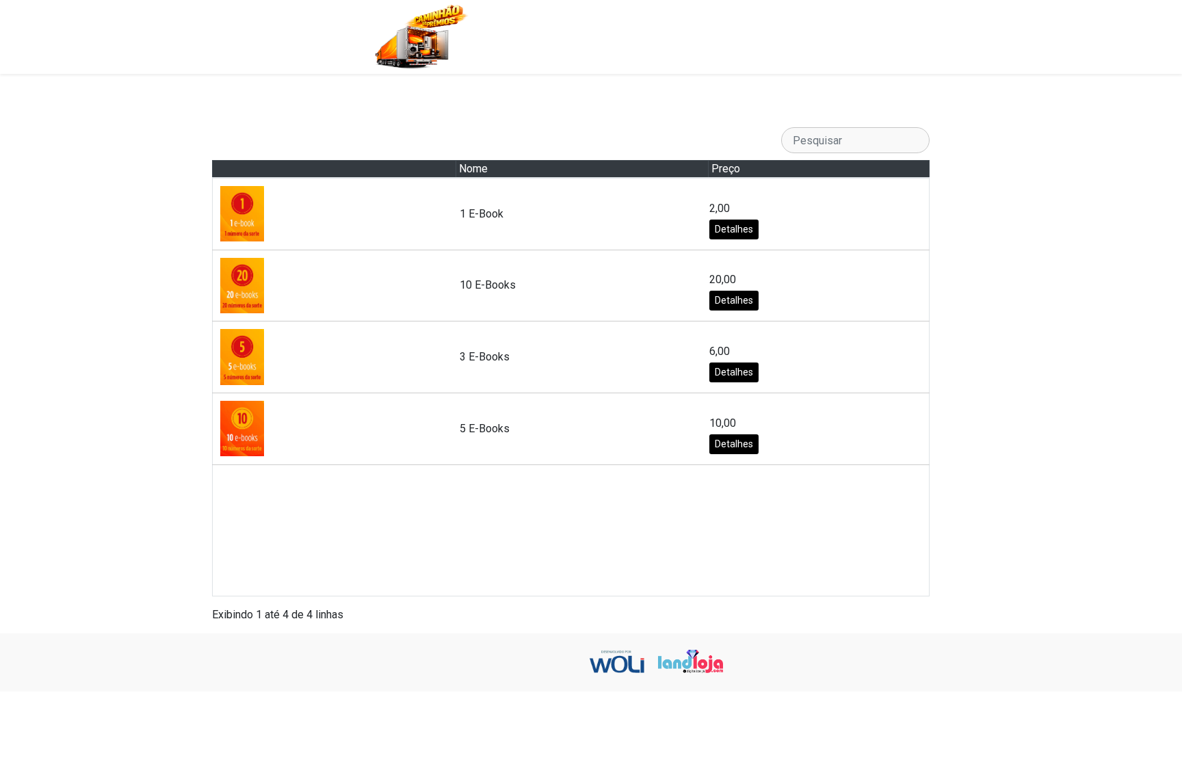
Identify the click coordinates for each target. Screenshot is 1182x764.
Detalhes (734, 229)
